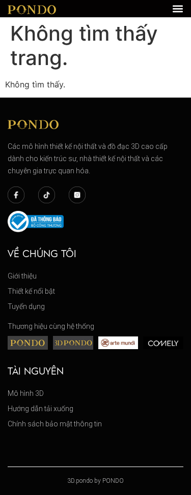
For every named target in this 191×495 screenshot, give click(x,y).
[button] (177, 8)
